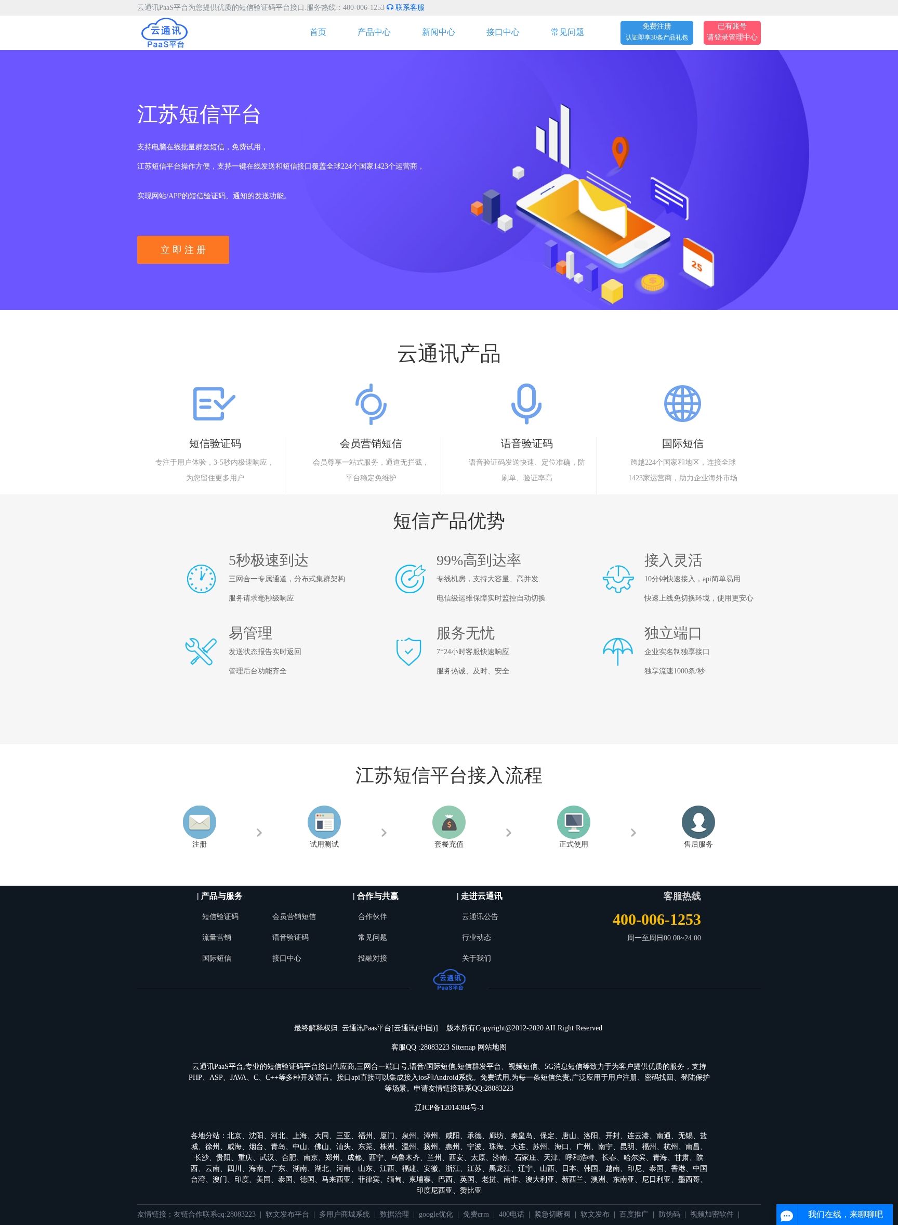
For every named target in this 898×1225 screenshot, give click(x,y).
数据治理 (394, 1214)
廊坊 (496, 1136)
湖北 (321, 1168)
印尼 (634, 1168)
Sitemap (464, 1047)
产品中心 (374, 32)
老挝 (489, 1179)
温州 (409, 1147)
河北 (278, 1136)
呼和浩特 (580, 1158)
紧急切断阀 (552, 1214)
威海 (234, 1147)
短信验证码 (220, 917)
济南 (500, 1158)
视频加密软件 (712, 1214)
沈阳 (256, 1136)
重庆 (245, 1158)
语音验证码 (290, 937)
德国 (307, 1179)
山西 (547, 1168)
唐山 (569, 1136)
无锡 (685, 1136)
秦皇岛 (522, 1136)
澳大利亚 (539, 1179)
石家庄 (525, 1158)
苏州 (540, 1147)
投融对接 (372, 958)
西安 (456, 1158)
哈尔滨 (634, 1158)
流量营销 (216, 937)
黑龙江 (500, 1168)
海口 (561, 1147)
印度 (241, 1179)
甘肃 (682, 1158)
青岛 (278, 1147)
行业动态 (476, 937)
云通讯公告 (480, 917)
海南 (256, 1168)
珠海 (496, 1147)
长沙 (201, 1158)
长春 (609, 1158)
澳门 (220, 1179)
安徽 (431, 1168)
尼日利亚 (656, 1179)
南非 (511, 1179)
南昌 (692, 1147)
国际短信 (216, 958)
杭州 (671, 1147)
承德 (474, 1136)
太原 (478, 1158)
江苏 (474, 1168)
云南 (212, 1168)
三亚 (343, 1136)
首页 (318, 32)
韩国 (591, 1168)
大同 (321, 1136)
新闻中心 (438, 32)
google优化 (436, 1214)
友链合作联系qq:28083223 (215, 1214)
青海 (660, 1158)
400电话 (511, 1214)
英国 (467, 1179)
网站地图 (492, 1047)
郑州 (332, 1158)
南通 (663, 1136)
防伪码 (669, 1214)
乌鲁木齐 (405, 1158)
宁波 (474, 1147)
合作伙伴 (372, 917)
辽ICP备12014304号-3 (449, 1108)
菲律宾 (369, 1179)
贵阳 (223, 1158)
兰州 (434, 1158)
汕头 (343, 1147)
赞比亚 (471, 1190)
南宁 (605, 1147)
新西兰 (573, 1179)
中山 (300, 1147)
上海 (300, 1136)
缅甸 (394, 1179)
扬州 (431, 1147)
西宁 (376, 1158)
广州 (583, 1147)
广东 (278, 1168)
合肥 (289, 1158)
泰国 (656, 1168)
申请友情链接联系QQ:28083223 (463, 1088)
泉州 (409, 1136)
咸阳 (452, 1136)
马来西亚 (336, 1179)
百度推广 (634, 1214)
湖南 (300, 1168)
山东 (365, 1168)
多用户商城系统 (344, 1214)
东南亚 (624, 1179)
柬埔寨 (420, 1179)
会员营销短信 (294, 917)
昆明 (627, 1147)
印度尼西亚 (434, 1190)
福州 (365, 1136)
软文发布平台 (287, 1214)
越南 (612, 1168)
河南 (343, 1168)
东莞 (365, 1147)
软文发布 (595, 1214)
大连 (518, 1147)
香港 (678, 1168)
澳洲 (598, 1179)
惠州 (452, 1147)
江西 (387, 1168)
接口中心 (503, 32)
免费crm (476, 1214)
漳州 (431, 1136)
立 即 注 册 (183, 250)
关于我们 (476, 958)
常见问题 (567, 32)
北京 (234, 1136)
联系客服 (409, 7)
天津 (551, 1158)
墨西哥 (689, 1179)
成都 (354, 1158)
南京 (310, 1158)
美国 (263, 1179)
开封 (612, 1136)
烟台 (256, 1147)
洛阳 (591, 1136)
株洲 (387, 1147)
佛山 (321, 1147)
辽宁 (525, 1168)
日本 (569, 1168)
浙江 (452, 1168)
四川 (234, 1168)
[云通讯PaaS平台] (164, 32)
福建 (409, 1168)
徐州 (212, 1147)
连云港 (638, 1136)
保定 (547, 1136)
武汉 (267, 1158)
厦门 (387, 1136)
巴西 (445, 1179)
